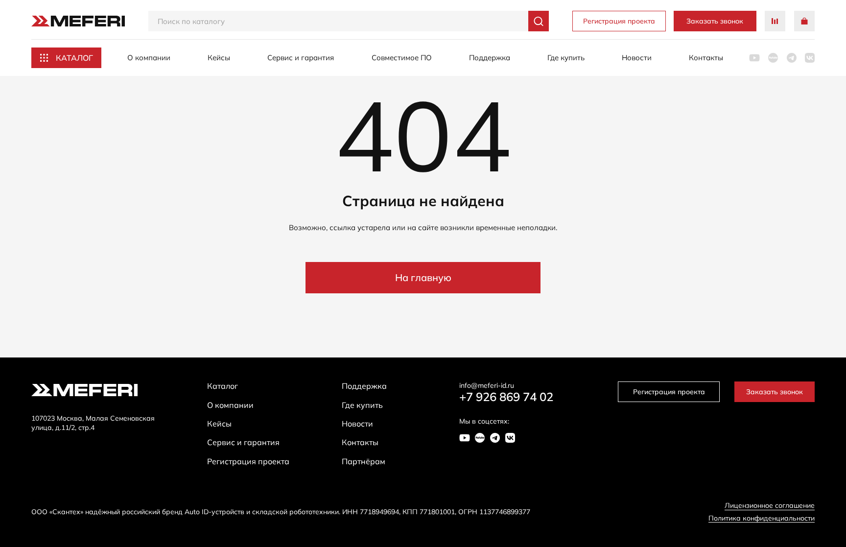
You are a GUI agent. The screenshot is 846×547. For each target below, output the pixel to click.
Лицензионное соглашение (770, 505)
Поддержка (489, 57)
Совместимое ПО (402, 57)
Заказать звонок (714, 21)
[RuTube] (773, 58)
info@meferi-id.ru (486, 385)
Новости (637, 57)
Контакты (706, 57)
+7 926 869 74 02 (506, 397)
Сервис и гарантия (300, 57)
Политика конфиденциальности (761, 518)
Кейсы (219, 57)
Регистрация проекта (619, 21)
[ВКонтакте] (810, 58)
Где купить (566, 57)
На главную (423, 277)
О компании (148, 57)
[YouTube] (754, 58)
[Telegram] (792, 58)
